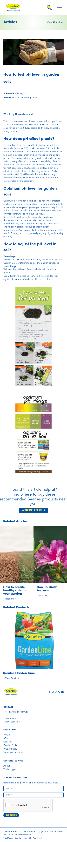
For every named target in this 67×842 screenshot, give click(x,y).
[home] (14, 7)
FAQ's (6, 735)
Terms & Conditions (13, 752)
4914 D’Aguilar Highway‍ (15, 712)
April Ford (37, 838)
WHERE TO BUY (33, 510)
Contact (7, 742)
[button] (60, 7)
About (6, 766)
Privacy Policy (10, 749)
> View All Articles (54, 22)
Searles (34, 499)
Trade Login (9, 769)
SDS (5, 738)
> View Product (11, 678)
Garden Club (10, 745)
